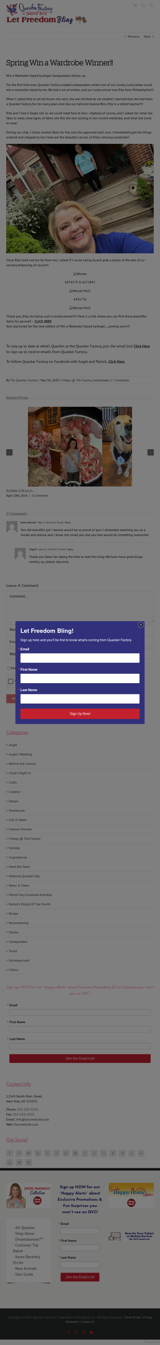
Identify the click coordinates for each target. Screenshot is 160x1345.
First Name (29, 669)
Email (24, 649)
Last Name (28, 690)
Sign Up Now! (80, 713)
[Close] (140, 624)
